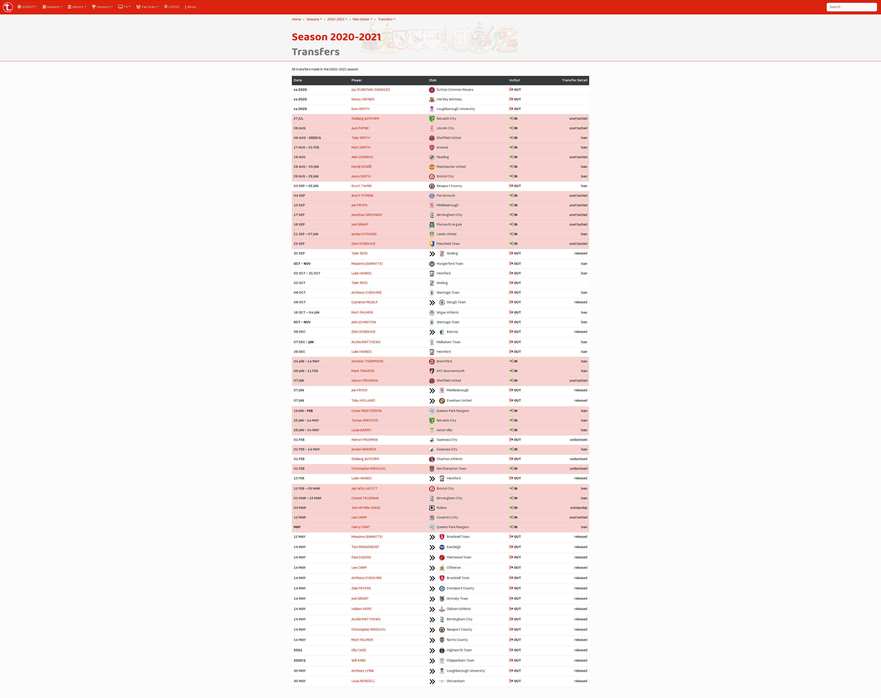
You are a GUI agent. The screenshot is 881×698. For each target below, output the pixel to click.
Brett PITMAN (362, 195)
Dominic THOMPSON (367, 361)
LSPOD (173, 7)
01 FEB (313, 147)
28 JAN (299, 430)
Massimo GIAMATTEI (366, 264)
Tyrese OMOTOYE (364, 420)
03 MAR (300, 508)
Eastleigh (454, 547)
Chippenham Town (460, 660)
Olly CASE (358, 650)
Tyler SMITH (360, 138)
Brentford (444, 361)
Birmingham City (449, 215)
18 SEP (299, 224)
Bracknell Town (458, 537)
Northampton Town (451, 468)
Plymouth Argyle (449, 224)
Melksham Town (448, 342)
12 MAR (300, 517)
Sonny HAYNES (363, 99)
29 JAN (313, 176)
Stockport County (460, 588)
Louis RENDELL (363, 681)
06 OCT (300, 292)
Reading (443, 157)
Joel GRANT (360, 224)
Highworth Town (459, 650)
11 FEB (312, 371)
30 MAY (300, 671)
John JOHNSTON (363, 322)
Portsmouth (446, 195)
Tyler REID (359, 253)
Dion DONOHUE (363, 244)
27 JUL (299, 118)
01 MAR (300, 498)
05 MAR (314, 488)
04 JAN (314, 312)
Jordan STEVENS (364, 234)
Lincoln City (445, 128)
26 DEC (299, 352)
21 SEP (299, 234)
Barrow (452, 332)
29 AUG (299, 176)
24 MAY (313, 430)
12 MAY (299, 537)
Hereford (444, 273)
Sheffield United (449, 138)
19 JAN (299, 411)
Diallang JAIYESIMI (365, 118)
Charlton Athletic (450, 459)
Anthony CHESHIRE (366, 292)
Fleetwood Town (459, 557)
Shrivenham (456, 681)
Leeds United (446, 234)
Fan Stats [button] (149, 7)
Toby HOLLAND (363, 400)
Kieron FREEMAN (364, 380)
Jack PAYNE (360, 128)
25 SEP (299, 244)
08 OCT (300, 302)
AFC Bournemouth (451, 371)
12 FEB (299, 478)
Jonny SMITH (361, 176)
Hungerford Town (450, 264)
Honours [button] (103, 7)
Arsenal (442, 147)
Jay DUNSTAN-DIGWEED (370, 90)
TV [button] (126, 7)
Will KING (358, 660)
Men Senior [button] (361, 19)
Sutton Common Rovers (455, 90)
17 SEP (299, 215)
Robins (442, 508)
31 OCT (315, 273)
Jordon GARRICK (363, 449)
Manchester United (451, 167)
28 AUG (299, 167)
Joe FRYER (359, 205)
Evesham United (459, 400)
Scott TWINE (361, 186)
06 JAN (299, 371)
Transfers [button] (385, 19)
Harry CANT (360, 527)
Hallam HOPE (361, 609)
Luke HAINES (361, 273)
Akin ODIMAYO (362, 157)
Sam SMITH (360, 109)
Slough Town (456, 302)
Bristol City (445, 176)
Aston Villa (444, 430)
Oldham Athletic (459, 609)
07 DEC (299, 342)
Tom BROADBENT (365, 547)
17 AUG (299, 147)
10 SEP (299, 205)
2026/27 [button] (28, 7)
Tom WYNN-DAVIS (365, 508)
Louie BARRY (361, 430)
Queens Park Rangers (453, 411)
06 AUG (300, 128)
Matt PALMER (362, 312)
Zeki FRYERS (361, 588)
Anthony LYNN (362, 671)
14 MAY (313, 361)
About (191, 7)
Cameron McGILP (364, 302)
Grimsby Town (457, 598)
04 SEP (299, 195)
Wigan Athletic (448, 312)
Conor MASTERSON (366, 411)
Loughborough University (456, 109)
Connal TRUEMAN (365, 498)
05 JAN (314, 167)
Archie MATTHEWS (365, 342)
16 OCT (300, 312)
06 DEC (299, 332)
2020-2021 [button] (335, 19)
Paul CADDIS (361, 557)
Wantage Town (448, 292)
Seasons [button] (53, 7)
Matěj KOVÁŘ (361, 167)
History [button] (78, 7)
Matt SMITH (360, 147)
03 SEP (299, 186)
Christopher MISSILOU (368, 468)
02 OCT (300, 273)
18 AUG (299, 157)
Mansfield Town (448, 244)
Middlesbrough (448, 205)
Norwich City (446, 118)
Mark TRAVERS (362, 371)
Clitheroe (454, 568)
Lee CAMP (359, 517)
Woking (452, 253)
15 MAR (315, 498)
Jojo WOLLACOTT (364, 488)
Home (296, 19)
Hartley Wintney (449, 99)
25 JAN (299, 420)
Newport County (449, 186)
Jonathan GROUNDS (366, 215)
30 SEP (299, 253)
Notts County (457, 640)
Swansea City (447, 440)
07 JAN (313, 234)
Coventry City (447, 517)
